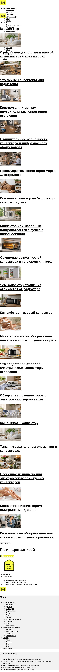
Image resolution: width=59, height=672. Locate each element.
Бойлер (8, 629)
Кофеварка (10, 14)
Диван (8, 640)
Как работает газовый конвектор (26, 313)
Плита (8, 21)
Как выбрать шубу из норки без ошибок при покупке (22, 659)
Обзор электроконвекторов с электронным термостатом (23, 397)
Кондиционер (11, 17)
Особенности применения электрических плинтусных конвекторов (22, 478)
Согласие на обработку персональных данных (20, 584)
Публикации (7, 576)
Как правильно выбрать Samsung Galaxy (18, 669)
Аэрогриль (10, 10)
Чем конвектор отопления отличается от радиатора (20, 287)
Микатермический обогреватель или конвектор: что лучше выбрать (28, 338)
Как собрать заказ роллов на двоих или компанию (21, 665)
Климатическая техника (12, 33)
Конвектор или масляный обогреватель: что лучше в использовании (21, 230)
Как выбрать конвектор (19, 423)
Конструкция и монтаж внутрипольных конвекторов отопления (23, 111)
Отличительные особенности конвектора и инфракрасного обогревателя (23, 143)
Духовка (9, 12)
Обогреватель (11, 636)
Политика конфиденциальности (14, 580)
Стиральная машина (14, 25)
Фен (7, 623)
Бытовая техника (9, 8)
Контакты (6, 574)
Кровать (9, 48)
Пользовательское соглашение (14, 582)
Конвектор (9, 634)
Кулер (8, 19)
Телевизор (9, 621)
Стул (7, 646)
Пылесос (9, 23)
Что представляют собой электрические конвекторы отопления (22, 368)
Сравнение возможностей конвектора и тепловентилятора (26, 259)
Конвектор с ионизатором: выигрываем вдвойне (21, 508)
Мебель (5, 638)
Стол (8, 50)
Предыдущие (5, 543)
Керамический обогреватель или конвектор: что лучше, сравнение (26, 535)
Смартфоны (7, 648)
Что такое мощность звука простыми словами (19, 667)
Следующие (9, 556)
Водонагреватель (12, 631)
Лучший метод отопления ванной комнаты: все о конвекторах (27, 54)
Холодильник (11, 31)
